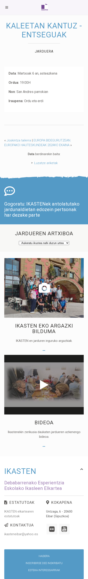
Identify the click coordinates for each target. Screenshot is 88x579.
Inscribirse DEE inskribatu (44, 563)
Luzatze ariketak (46, 163)
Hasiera (44, 556)
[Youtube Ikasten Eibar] (64, 529)
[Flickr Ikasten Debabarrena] (52, 529)
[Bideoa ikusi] (44, 446)
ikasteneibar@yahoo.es (21, 534)
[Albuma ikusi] (44, 350)
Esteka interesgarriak (44, 570)
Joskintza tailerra (19, 140)
